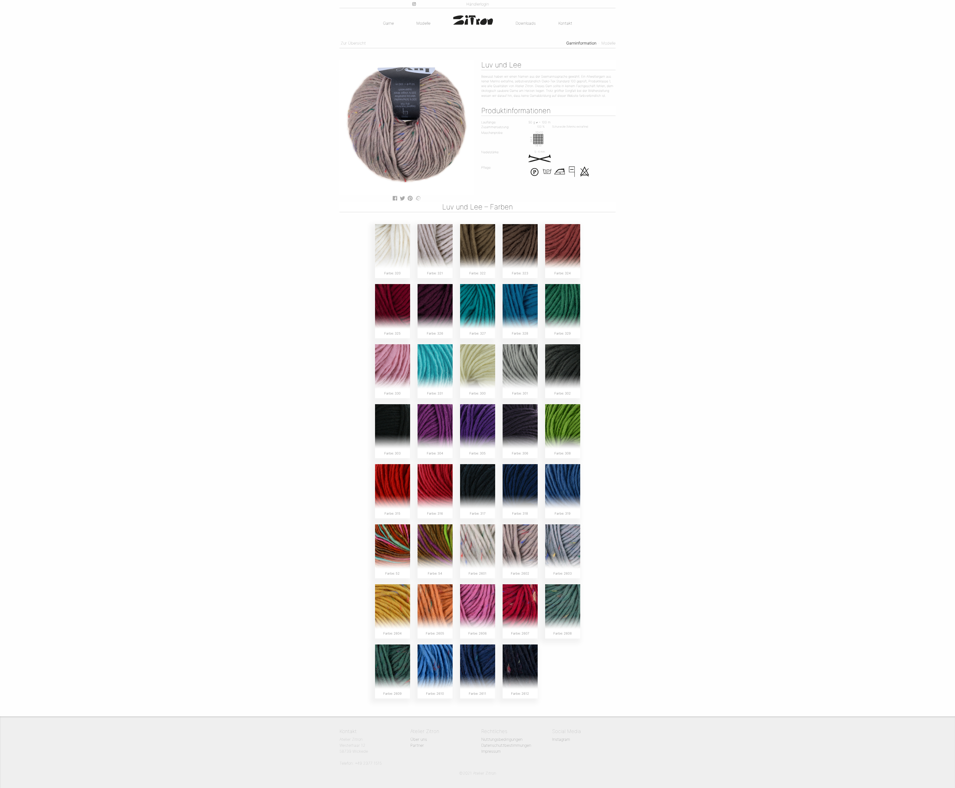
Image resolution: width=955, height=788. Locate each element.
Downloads (526, 23)
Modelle (423, 23)
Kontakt (565, 23)
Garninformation (581, 43)
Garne (388, 23)
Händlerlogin (477, 3)
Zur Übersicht (352, 43)
